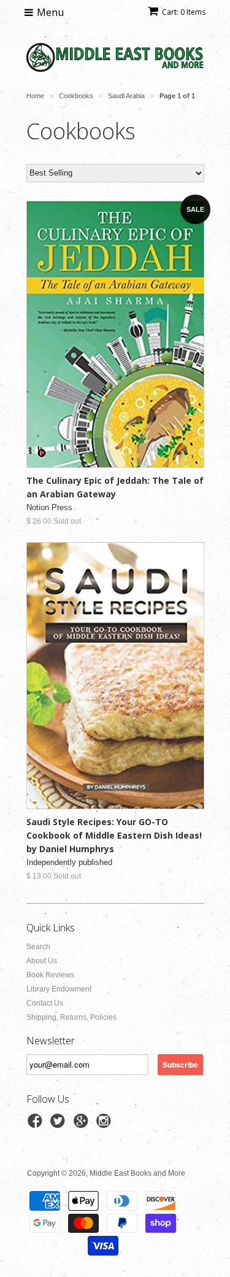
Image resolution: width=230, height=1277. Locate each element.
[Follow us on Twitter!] (59, 1125)
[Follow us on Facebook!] (37, 1125)
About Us (41, 961)
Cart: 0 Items (183, 12)
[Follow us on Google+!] (83, 1125)
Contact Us (44, 1003)
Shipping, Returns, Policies (71, 1017)
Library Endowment (58, 989)
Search (38, 946)
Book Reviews (50, 975)
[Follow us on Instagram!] (105, 1125)
